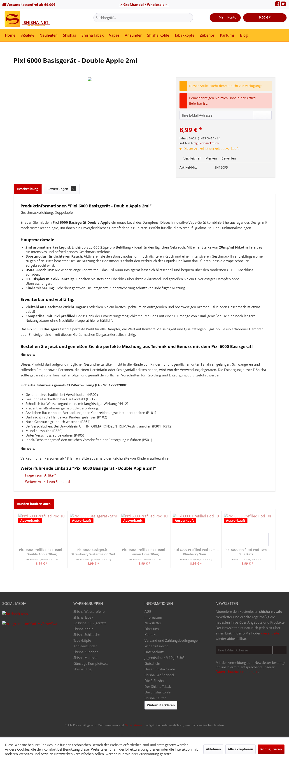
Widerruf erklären (161, 705)
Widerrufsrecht (156, 646)
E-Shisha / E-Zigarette (89, 623)
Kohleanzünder (85, 646)
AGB (147, 611)
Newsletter (152, 623)
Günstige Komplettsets (90, 663)
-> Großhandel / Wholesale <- (144, 4)
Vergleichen (192, 158)
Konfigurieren (271, 749)
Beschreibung (27, 189)
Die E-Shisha (154, 680)
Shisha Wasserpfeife (89, 611)
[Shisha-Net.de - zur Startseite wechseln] (28, 19)
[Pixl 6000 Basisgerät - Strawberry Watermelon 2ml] (93, 529)
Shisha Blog (82, 669)
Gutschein (152, 663)
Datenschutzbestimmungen (237, 671)
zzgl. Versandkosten (206, 143)
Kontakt (150, 634)
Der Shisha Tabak (157, 686)
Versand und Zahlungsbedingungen (172, 640)
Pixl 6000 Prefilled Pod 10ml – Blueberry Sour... (196, 551)
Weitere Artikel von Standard (47, 481)
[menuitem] (143, 17)
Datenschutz (154, 652)
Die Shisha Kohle (157, 692)
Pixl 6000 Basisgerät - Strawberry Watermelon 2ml (93, 551)
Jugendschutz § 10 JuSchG (164, 657)
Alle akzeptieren (240, 749)
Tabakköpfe (82, 640)
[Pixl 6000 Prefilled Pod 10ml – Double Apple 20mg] (41, 529)
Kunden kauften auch (34, 504)
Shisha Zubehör (85, 652)
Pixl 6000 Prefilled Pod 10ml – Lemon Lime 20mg (144, 551)
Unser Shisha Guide (159, 669)
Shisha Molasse (85, 657)
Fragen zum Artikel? (40, 475)
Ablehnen (213, 749)
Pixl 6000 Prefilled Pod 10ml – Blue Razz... (247, 551)
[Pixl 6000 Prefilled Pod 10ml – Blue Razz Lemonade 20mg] (247, 529)
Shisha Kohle (83, 629)
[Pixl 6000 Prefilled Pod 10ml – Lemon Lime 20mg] (144, 529)
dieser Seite (270, 633)
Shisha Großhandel (159, 675)
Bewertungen (60, 189)
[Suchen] (189, 17)
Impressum (153, 617)
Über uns (151, 629)
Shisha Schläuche (86, 634)
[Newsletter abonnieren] (279, 650)
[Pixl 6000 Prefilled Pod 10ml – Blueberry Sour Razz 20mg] (196, 529)
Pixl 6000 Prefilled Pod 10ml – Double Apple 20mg (41, 551)
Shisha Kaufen (155, 698)
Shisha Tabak (83, 617)
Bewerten (228, 158)
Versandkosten (134, 725)
